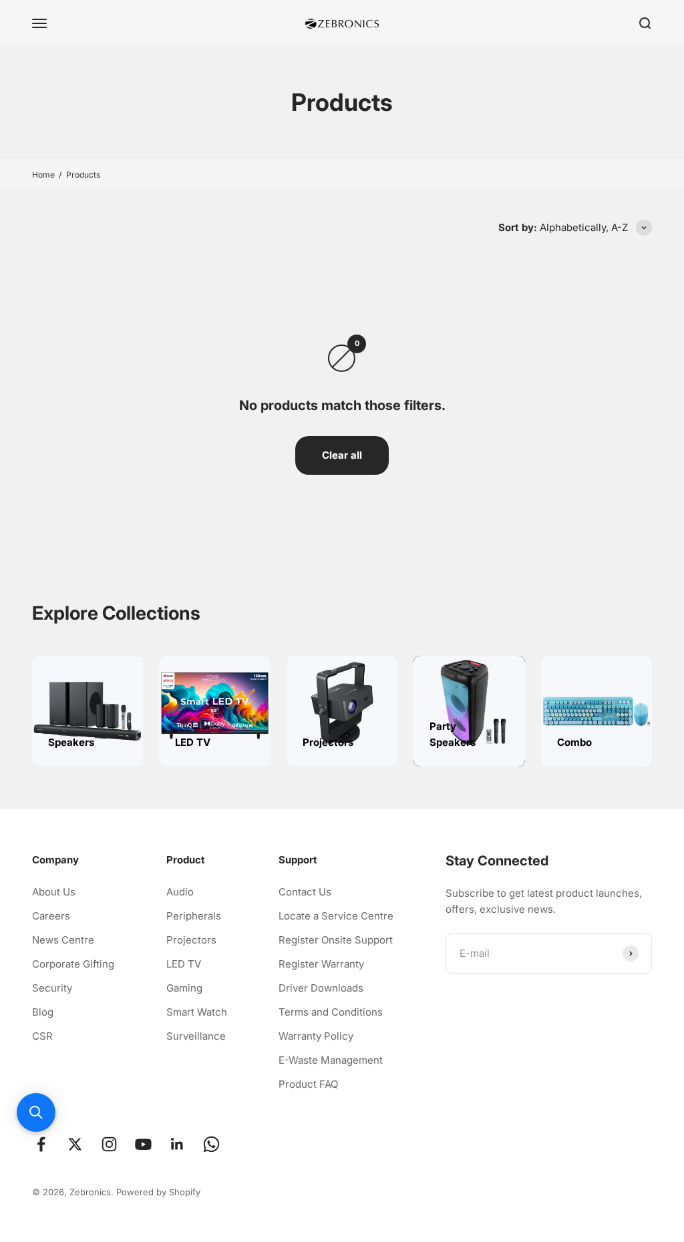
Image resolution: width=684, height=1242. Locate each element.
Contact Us (305, 891)
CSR (42, 1036)
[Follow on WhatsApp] (211, 1144)
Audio (180, 891)
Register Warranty (321, 964)
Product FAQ (308, 1084)
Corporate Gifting (73, 964)
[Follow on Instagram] (109, 1144)
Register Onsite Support (336, 940)
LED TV (183, 964)
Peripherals (193, 915)
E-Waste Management (331, 1060)
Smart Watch (196, 1012)
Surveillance (196, 1036)
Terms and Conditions (331, 1012)
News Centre (63, 940)
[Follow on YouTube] (143, 1144)
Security (52, 988)
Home (43, 175)
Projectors (191, 940)
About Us (53, 891)
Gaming (184, 988)
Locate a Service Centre (336, 915)
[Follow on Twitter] (75, 1144)
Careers (51, 915)
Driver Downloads (321, 988)
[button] (36, 1112)
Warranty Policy (316, 1036)
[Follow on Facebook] (41, 1144)
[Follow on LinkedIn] (177, 1144)
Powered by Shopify (158, 1192)
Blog (42, 1012)
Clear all (342, 455)
